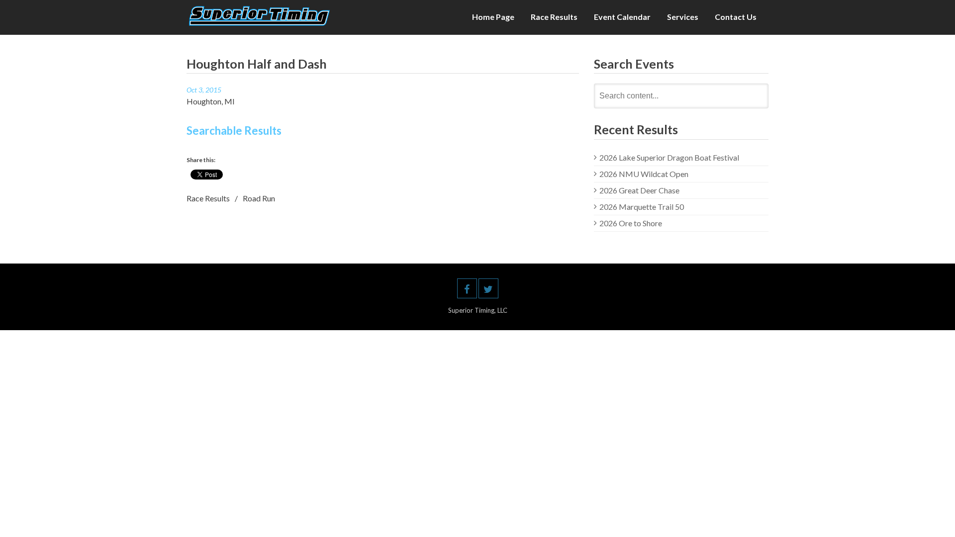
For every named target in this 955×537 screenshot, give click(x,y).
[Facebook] (467, 288)
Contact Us (736, 16)
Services (682, 16)
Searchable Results (234, 130)
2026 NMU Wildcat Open (643, 174)
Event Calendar (622, 16)
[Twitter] (488, 288)
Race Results (554, 16)
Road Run (259, 198)
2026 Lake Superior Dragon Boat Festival (669, 157)
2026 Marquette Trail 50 (641, 206)
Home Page (493, 16)
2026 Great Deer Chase (639, 190)
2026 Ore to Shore (630, 223)
